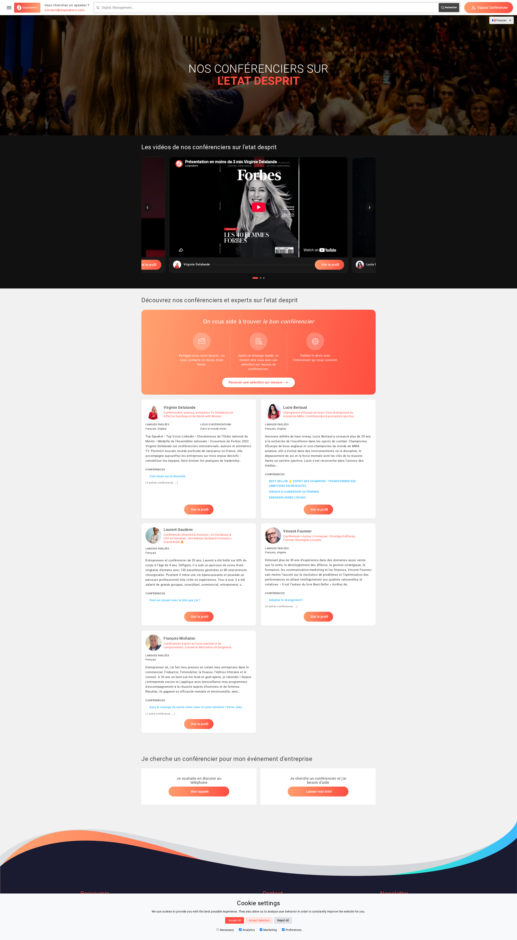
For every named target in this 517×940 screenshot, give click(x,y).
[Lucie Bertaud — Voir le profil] (318, 458)
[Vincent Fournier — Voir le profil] (318, 574)
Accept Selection (259, 920)
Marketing (270, 930)
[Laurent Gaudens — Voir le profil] (198, 574)
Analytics (249, 930)
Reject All (283, 920)
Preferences (294, 930)
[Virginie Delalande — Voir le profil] (198, 458)
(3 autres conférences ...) (161, 482)
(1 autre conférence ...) (160, 713)
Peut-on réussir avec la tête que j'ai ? (175, 600)
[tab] (255, 278)
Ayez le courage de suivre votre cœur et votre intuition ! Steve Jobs (195, 707)
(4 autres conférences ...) (281, 606)
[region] (258, 218)
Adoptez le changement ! (286, 600)
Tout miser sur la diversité (167, 476)
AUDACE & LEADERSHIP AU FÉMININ (294, 491)
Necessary (227, 930)
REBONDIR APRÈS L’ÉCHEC (287, 497)
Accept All (234, 920)
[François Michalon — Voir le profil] (198, 682)
